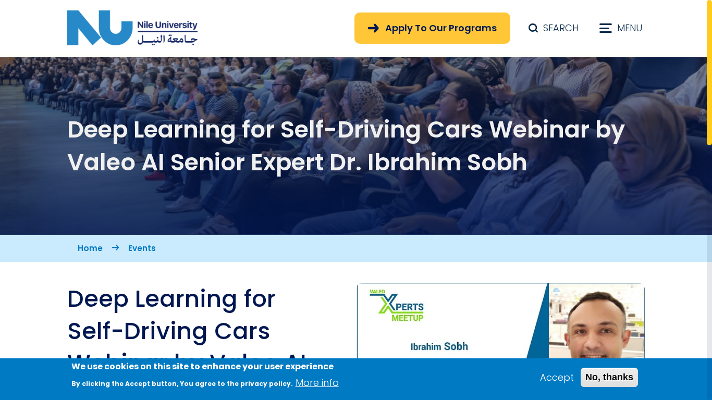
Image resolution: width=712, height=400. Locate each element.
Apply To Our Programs (441, 27)
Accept (557, 377)
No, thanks (609, 377)
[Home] (132, 27)
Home (90, 248)
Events (142, 248)
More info (317, 382)
